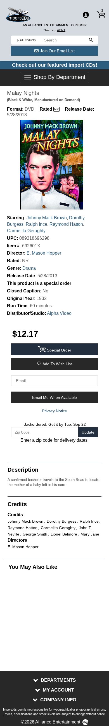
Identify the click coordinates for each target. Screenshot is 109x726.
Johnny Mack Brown (47, 217)
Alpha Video (59, 313)
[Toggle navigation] (85, 15)
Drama (29, 268)
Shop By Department (59, 77)
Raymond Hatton (66, 224)
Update (88, 432)
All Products (28, 40)
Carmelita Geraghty (26, 230)
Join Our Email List (57, 50)
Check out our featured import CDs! (54, 65)
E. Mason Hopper (44, 253)
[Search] (91, 40)
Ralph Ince (36, 224)
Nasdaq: (54, 30)
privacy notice (54, 411)
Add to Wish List (57, 364)
